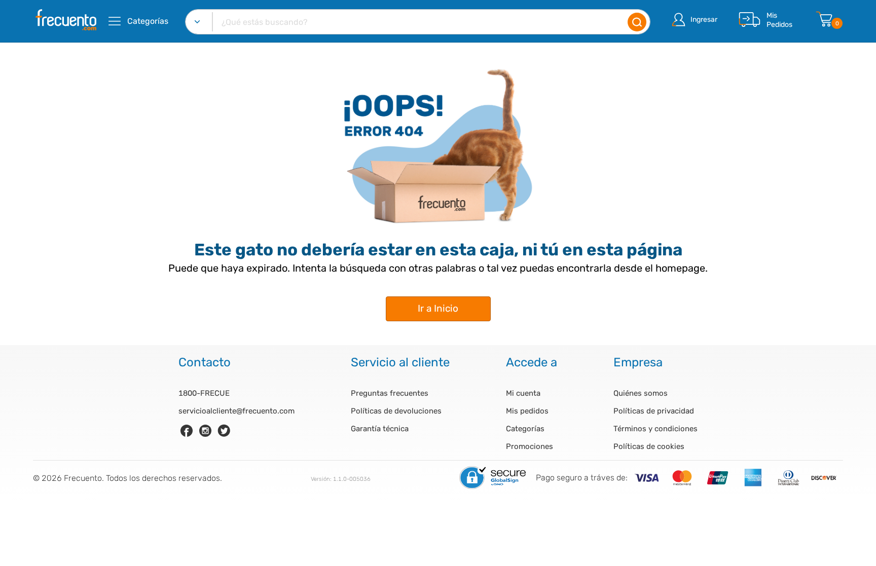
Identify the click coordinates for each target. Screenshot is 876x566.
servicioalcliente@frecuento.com (236, 411)
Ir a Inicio (438, 308)
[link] (186, 431)
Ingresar (703, 19)
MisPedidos (779, 20)
